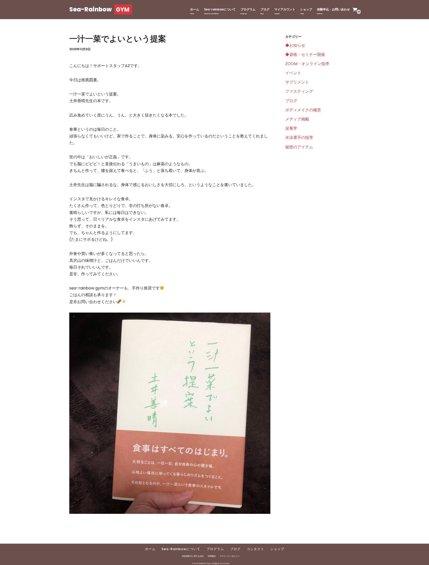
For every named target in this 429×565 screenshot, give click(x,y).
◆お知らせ (295, 45)
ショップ (306, 9)
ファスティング (299, 91)
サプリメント (297, 82)
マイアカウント (284, 9)
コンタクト (255, 549)
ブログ (264, 9)
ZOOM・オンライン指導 (307, 64)
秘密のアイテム (299, 147)
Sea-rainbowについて (220, 9)
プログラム (248, 9)
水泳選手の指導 (299, 137)
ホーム (194, 9)
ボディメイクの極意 (303, 110)
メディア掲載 (297, 119)
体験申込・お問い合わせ (333, 9)
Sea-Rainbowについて (181, 549)
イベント (293, 73)
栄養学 (291, 128)
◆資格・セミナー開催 (305, 54)
